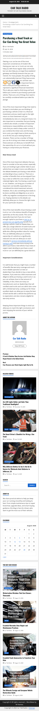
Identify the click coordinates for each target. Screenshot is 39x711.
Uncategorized (7, 34)
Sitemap (32, 708)
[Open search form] (35, 16)
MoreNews (30, 702)
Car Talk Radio (19, 8)
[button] (3, 16)
